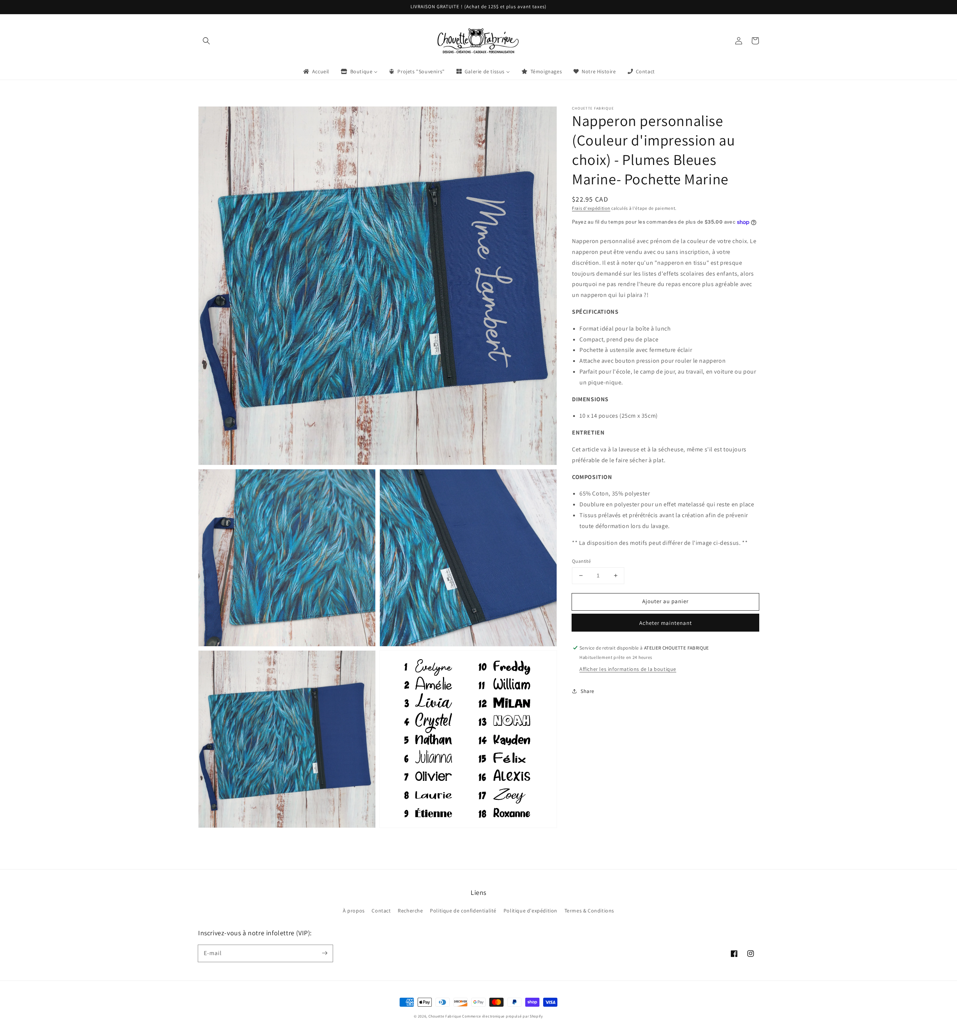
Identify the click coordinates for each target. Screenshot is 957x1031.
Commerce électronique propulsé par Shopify (502, 1016)
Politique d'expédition (530, 910)
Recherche (410, 910)
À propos (354, 910)
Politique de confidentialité (463, 910)
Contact (381, 910)
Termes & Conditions (589, 910)
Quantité (581, 561)
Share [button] (587, 691)
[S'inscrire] (324, 953)
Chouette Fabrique (444, 1016)
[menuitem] (316, 71)
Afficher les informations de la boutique (627, 669)
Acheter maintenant (665, 622)
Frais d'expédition (591, 208)
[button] (206, 41)
